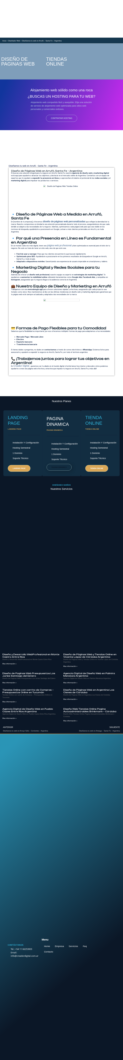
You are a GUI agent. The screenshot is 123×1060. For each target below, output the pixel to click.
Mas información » (9, 664)
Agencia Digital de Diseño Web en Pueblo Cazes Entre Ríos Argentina (27, 710)
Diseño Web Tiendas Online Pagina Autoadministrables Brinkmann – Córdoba (89, 710)
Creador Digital (21, 365)
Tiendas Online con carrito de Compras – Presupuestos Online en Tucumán (28, 691)
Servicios (73, 946)
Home (47, 946)
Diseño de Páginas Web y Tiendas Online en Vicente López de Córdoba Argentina (89, 655)
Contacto (48, 952)
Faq (85, 946)
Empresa (59, 946)
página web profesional (58, 245)
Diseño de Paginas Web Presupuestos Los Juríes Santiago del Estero (28, 674)
